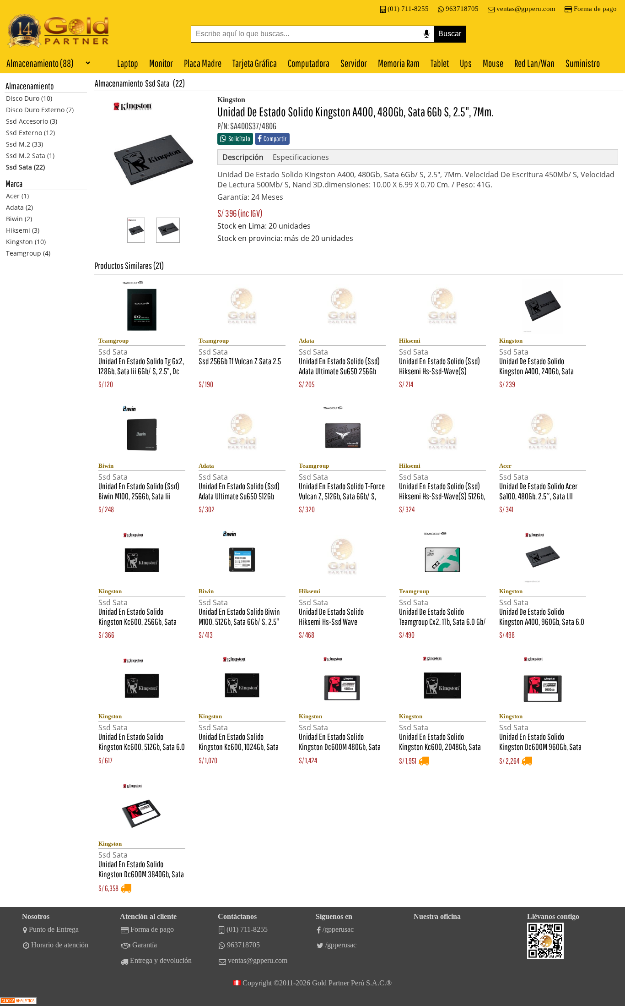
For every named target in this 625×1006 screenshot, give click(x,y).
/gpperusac (338, 929)
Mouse (493, 63)
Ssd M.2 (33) (24, 144)
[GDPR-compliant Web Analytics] (18, 1001)
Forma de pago (595, 8)
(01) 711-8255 (408, 8)
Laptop (127, 63)
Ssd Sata (157, 83)
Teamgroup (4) (28, 253)
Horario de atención (59, 945)
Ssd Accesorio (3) (31, 121)
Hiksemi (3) (22, 230)
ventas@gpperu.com (525, 8)
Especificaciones (301, 157)
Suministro (583, 63)
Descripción (243, 157)
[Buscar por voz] (426, 34)
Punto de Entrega (54, 929)
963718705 (462, 8)
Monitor (161, 63)
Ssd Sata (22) (25, 167)
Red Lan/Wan (534, 63)
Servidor (353, 63)
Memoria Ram (399, 63)
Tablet (440, 63)
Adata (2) (19, 207)
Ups (466, 63)
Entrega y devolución (161, 960)
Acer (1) (17, 195)
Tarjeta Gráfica (254, 63)
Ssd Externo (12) (30, 132)
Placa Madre (202, 63)
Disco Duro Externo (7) (40, 109)
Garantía (144, 945)
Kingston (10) (26, 241)
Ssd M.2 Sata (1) (30, 155)
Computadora (308, 63)
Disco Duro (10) (29, 98)
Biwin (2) (19, 218)
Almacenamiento (119, 83)
